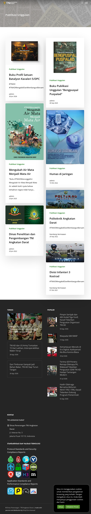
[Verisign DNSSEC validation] (33, 459)
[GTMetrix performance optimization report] (10, 491)
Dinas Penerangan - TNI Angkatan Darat (20, 508)
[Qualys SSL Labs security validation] (10, 474)
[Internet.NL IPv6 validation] (25, 459)
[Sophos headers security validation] (18, 474)
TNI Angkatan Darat (15, 420)
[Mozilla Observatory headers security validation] (33, 474)
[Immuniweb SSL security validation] (25, 466)
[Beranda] (11, 2)
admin (11, 94)
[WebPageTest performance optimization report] (25, 491)
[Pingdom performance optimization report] (18, 491)
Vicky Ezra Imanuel (29, 510)
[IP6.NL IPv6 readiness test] (18, 459)
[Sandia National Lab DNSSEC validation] (10, 466)
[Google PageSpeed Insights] (33, 491)
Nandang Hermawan (58, 234)
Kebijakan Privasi (72, 507)
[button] (86, 3)
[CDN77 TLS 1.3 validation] (18, 466)
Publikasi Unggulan (17, 69)
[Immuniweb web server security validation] (25, 474)
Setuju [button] (61, 507)
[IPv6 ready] (10, 459)
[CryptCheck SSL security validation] (33, 466)
